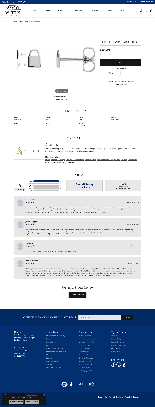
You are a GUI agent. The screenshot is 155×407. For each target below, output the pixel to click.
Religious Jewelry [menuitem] (52, 361)
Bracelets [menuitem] (49, 358)
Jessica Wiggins (31, 222)
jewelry (20, 21)
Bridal (48, 11)
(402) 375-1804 (61, 99)
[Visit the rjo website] (91, 384)
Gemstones (78, 11)
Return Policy (115, 348)
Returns (131, 73)
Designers (94, 11)
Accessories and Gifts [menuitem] (53, 368)
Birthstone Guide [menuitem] (84, 348)
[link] (8, 2)
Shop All (35, 11)
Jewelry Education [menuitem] (85, 336)
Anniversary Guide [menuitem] (85, 368)
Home (15, 21)
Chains (117, 160)
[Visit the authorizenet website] (64, 384)
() (60, 181)
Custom (109, 11)
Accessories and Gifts (105, 160)
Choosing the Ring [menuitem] (85, 345)
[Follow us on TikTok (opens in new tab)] (124, 364)
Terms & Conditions (116, 397)
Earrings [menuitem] (49, 345)
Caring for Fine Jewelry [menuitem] (86, 358)
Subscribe (126, 317)
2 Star (31, 188)
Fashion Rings (90, 160)
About (122, 11)
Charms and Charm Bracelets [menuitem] (56, 352)
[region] (62, 59)
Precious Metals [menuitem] (84, 355)
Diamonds (62, 11)
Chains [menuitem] (48, 355)
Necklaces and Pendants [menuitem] (54, 348)
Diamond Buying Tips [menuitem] (86, 342)
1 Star (31, 190)
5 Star (31, 181)
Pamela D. (29, 243)
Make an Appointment (119, 345)
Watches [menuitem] (49, 364)
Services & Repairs (117, 342)
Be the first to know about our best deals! (49, 317)
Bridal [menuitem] (48, 339)
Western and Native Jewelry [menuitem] (55, 336)
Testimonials (115, 352)
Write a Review (77, 295)
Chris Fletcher (30, 200)
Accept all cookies (31, 402)
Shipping (110, 73)
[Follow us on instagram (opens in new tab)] (118, 364)
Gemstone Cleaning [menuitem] (85, 364)
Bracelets (54, 160)
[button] (136, 10)
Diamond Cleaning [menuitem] (85, 361)
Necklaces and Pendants (75, 160)
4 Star (31, 183)
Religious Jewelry (68, 162)
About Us (114, 336)
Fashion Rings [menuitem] (51, 342)
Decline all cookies (16, 402)
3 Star (31, 186)
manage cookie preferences (22, 397)
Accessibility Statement (132, 397)
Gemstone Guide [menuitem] (84, 352)
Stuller (80, 119)
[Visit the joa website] (73, 384)
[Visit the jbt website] (82, 384)
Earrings (26, 21)
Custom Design (116, 339)
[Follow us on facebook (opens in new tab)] (113, 364)
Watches (124, 160)
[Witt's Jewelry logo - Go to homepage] (13, 10)
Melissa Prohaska (32, 261)
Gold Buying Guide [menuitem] (85, 371)
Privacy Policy (102, 397)
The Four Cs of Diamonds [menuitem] (88, 339)
